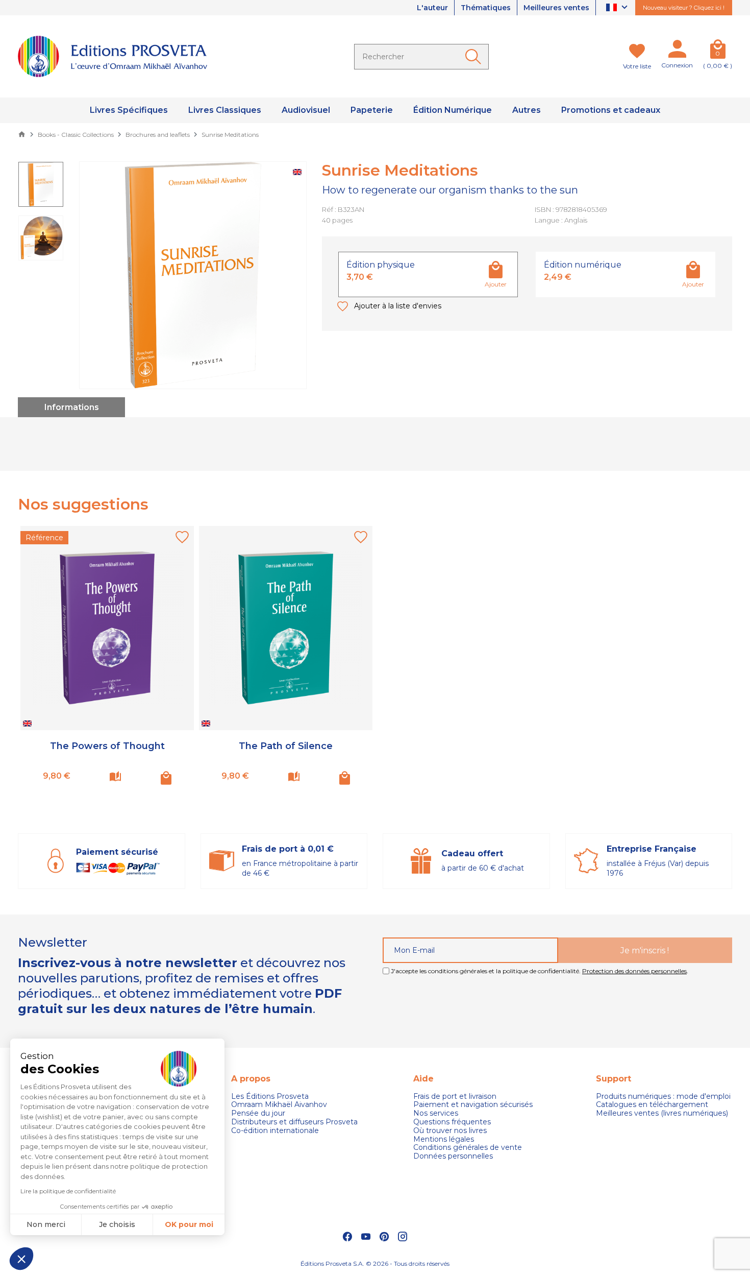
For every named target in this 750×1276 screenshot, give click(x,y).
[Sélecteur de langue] (618, 8)
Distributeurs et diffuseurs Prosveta (294, 1122)
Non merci (46, 1224)
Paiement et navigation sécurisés (473, 1104)
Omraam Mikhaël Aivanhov (279, 1104)
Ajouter (496, 284)
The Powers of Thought (107, 746)
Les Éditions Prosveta (270, 1096)
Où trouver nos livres (450, 1130)
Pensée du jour (258, 1113)
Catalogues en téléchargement (652, 1104)
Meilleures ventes (556, 7)
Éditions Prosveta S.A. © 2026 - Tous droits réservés (375, 1263)
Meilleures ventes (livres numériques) (662, 1113)
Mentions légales (443, 1139)
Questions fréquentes (452, 1122)
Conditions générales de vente (467, 1147)
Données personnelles (453, 1156)
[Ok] (475, 56)
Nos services (435, 1113)
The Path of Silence (286, 746)
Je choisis (117, 1224)
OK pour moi (189, 1224)
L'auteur (432, 7)
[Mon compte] (677, 51)
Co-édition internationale (275, 1130)
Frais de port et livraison (454, 1096)
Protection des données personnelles (634, 971)
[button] (21, 1258)
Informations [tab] (71, 407)
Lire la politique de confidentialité (68, 1191)
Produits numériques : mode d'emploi (663, 1096)
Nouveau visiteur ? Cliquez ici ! (683, 7)
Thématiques (486, 7)
